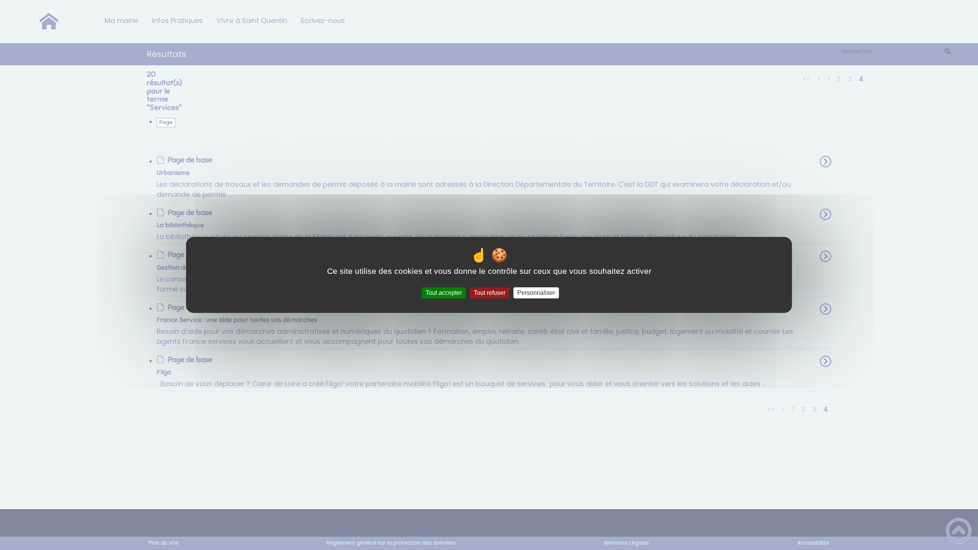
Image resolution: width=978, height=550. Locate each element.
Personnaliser (536, 293)
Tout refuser (489, 293)
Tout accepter (444, 293)
